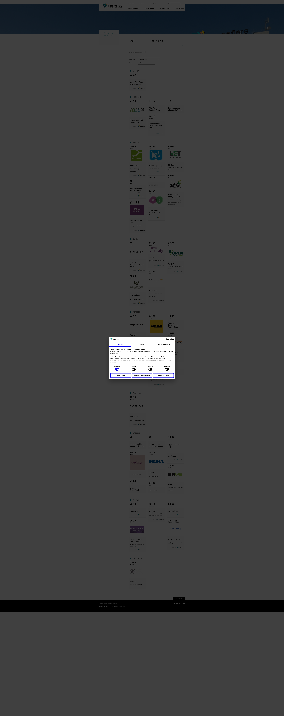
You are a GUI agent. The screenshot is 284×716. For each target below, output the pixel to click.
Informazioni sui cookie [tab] (164, 344)
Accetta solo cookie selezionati (142, 375)
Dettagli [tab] (142, 344)
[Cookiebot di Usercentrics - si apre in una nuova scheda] (167, 339)
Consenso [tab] (119, 344)
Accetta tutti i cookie (163, 375)
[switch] (134, 369)
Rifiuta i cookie (121, 375)
